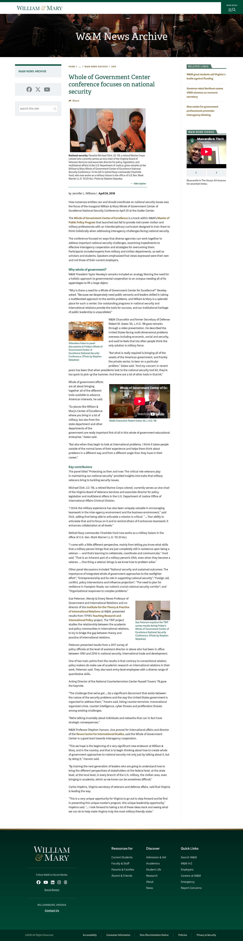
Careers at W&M (191, 875)
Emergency (188, 882)
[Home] (39, 8)
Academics (153, 863)
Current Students (122, 857)
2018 (113, 66)
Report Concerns (191, 888)
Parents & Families (122, 869)
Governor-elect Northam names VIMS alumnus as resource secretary (205, 92)
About (149, 882)
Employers (187, 869)
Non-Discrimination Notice (154, 935)
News (149, 888)
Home (72, 66)
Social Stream (51, 890)
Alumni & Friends (121, 875)
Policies (182, 935)
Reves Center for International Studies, (100, 734)
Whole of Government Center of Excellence (101, 218)
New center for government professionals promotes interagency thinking (202, 110)
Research (152, 875)
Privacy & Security (206, 935)
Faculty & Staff (120, 863)
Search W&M (189, 857)
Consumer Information (118, 935)
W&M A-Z (186, 863)
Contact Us (52, 910)
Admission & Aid (156, 857)
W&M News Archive (122, 36)
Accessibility (90, 935)
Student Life (153, 869)
